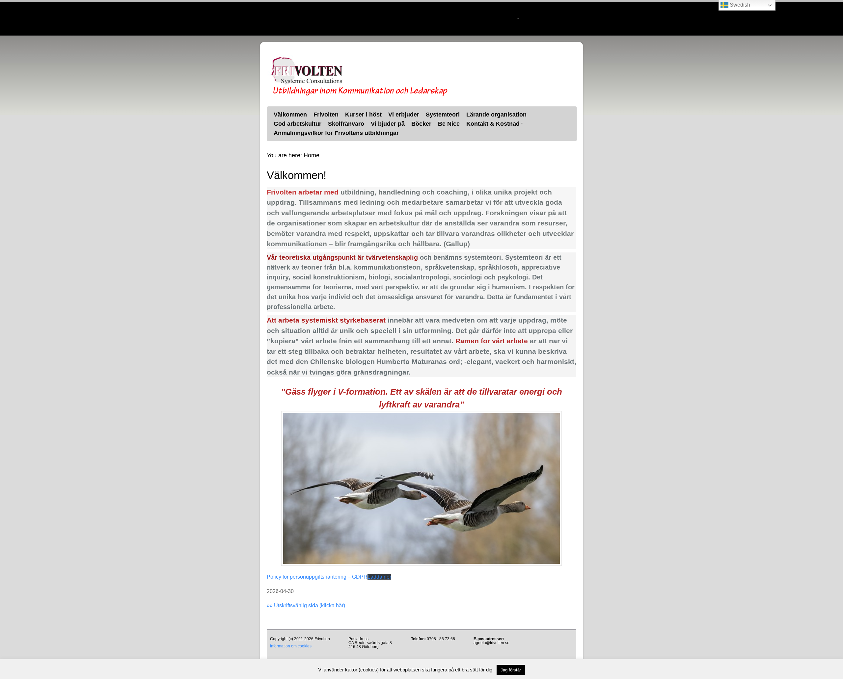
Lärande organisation (493, 7)
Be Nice (445, 18)
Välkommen (286, 7)
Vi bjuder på (384, 18)
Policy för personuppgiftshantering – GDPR (317, 577)
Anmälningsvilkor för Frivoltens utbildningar (332, 30)
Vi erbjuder (400, 7)
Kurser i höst (359, 7)
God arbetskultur (294, 18)
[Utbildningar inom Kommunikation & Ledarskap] (359, 95)
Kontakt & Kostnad (487, 19)
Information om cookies (291, 646)
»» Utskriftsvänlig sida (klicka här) (306, 605)
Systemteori (439, 7)
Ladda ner (379, 577)
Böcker (418, 18)
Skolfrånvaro (342, 18)
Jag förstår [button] (511, 669)
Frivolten (322, 7)
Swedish (739, 5)
